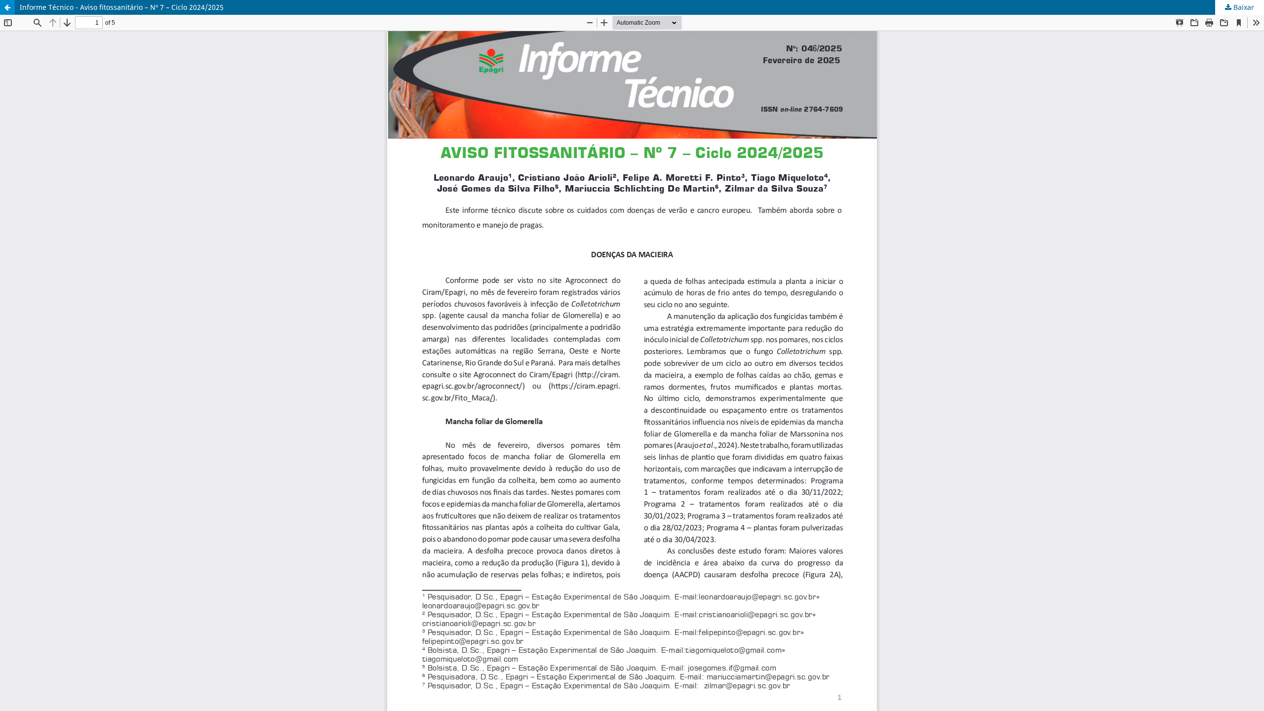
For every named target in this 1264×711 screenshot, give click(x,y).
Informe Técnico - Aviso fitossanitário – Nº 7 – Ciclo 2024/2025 (122, 7)
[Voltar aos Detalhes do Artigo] (7, 7)
